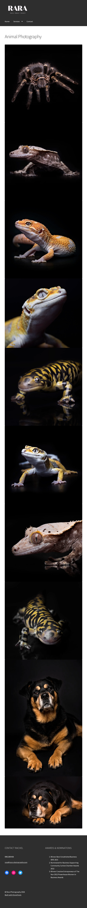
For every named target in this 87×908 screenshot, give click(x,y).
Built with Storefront (13, 895)
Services (16, 21)
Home (7, 21)
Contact (30, 21)
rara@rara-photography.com (16, 862)
